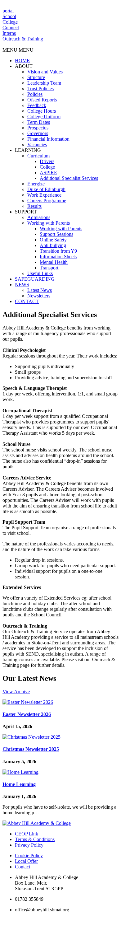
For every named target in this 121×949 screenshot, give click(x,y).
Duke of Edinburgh (46, 189)
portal (8, 10)
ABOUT (24, 66)
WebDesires (43, 943)
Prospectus (37, 127)
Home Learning (19, 784)
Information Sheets (58, 256)
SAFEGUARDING (35, 279)
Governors (37, 133)
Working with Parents (48, 223)
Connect (10, 27)
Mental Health (54, 262)
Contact (22, 866)
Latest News (39, 290)
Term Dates (38, 122)
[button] (18, 50)
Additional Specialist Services (69, 178)
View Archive (16, 691)
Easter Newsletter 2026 (26, 714)
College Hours (41, 111)
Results (34, 206)
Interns (9, 33)
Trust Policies (40, 88)
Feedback (36, 105)
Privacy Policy (29, 845)
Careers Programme (46, 200)
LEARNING (28, 150)
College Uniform (43, 116)
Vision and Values (45, 71)
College (10, 22)
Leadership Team (44, 83)
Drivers (47, 161)
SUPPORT (26, 211)
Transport (49, 267)
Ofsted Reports (42, 99)
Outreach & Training (22, 38)
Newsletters (38, 295)
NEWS (22, 284)
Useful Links (40, 273)
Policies (35, 94)
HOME (22, 60)
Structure (36, 77)
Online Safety (53, 239)
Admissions (38, 217)
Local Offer (26, 861)
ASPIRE (48, 172)
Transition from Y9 (58, 251)
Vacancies (37, 144)
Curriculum (38, 155)
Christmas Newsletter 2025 (30, 749)
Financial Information (48, 139)
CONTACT (27, 301)
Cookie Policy (29, 855)
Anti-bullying (53, 245)
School (9, 16)
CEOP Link (26, 833)
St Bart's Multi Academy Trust (94, 920)
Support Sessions (56, 234)
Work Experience (44, 195)
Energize (36, 183)
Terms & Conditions (35, 839)
